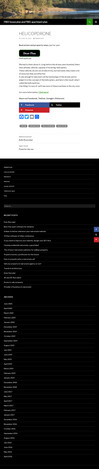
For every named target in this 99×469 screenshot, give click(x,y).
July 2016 (7, 442)
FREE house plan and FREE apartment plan (25, 21)
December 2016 (10, 419)
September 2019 (10, 341)
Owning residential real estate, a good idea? (21, 245)
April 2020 (8, 308)
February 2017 (9, 410)
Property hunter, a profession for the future (21, 254)
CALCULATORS (9, 172)
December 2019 (10, 327)
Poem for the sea (26, 147)
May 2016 (8, 452)
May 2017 (8, 396)
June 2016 (8, 447)
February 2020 (9, 317)
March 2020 (8, 313)
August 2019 (9, 345)
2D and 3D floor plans (12, 277)
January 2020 (9, 322)
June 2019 (8, 355)
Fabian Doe (39, 38)
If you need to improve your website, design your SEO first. (27, 240)
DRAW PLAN (8, 167)
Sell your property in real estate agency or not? (22, 264)
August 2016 (9, 438)
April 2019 (8, 364)
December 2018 (10, 382)
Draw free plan (10, 273)
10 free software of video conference (19, 236)
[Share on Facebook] (96, 229)
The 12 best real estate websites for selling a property (26, 250)
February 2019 (9, 373)
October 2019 (9, 336)
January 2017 (9, 415)
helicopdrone (48, 126)
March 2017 (8, 405)
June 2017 (8, 392)
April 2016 (8, 456)
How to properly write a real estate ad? (19, 259)
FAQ (5, 196)
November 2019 (10, 331)
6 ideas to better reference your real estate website (25, 231)
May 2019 (8, 359)
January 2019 (9, 378)
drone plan (34, 126)
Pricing (7, 181)
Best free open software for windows (19, 227)
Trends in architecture (13, 268)
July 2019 (7, 350)
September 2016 (10, 433)
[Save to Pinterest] (96, 239)
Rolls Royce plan (26, 138)
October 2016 (9, 429)
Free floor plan (9, 222)
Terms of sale (9, 191)
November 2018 (10, 387)
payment (7, 177)
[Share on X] (96, 234)
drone (23, 126)
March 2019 (8, 368)
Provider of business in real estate (17, 287)
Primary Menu (96, 22)
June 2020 (8, 304)
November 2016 (10, 424)
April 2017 (8, 401)
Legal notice (9, 186)
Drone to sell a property (13, 282)
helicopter (62, 126)
